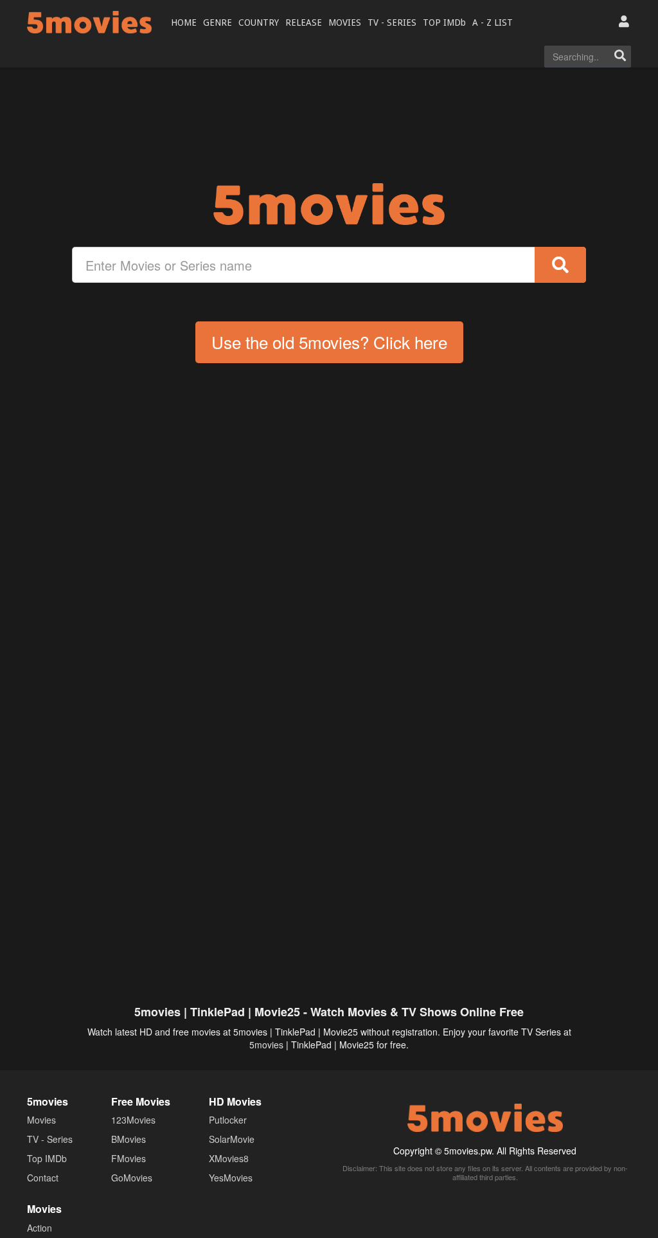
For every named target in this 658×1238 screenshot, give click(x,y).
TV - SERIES (392, 22)
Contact (42, 1177)
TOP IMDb (444, 22)
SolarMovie (231, 1139)
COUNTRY (258, 22)
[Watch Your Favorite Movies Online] (329, 204)
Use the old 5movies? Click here (329, 342)
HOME (184, 22)
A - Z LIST (492, 22)
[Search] (620, 56)
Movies (41, 1119)
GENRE (217, 22)
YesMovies (231, 1177)
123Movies (133, 1119)
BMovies (128, 1139)
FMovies (128, 1158)
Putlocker (228, 1119)
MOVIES (344, 22)
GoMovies (131, 1177)
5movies (266, 1044)
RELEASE (303, 22)
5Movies (89, 22)
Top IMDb (47, 1158)
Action (39, 1227)
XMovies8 (229, 1158)
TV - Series (50, 1139)
